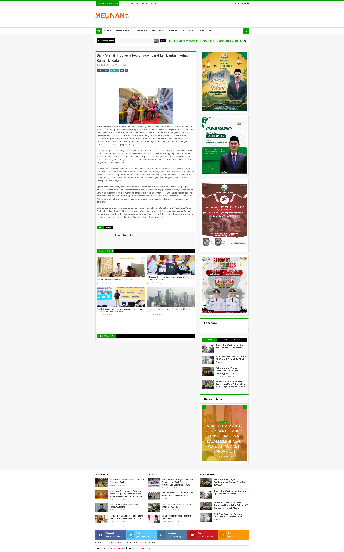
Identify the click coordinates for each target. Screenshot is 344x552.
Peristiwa (157, 31)
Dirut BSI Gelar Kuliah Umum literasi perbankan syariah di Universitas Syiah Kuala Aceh (120, 310)
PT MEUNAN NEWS (143, 548)
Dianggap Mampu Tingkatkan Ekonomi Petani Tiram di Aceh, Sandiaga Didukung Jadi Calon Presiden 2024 (178, 482)
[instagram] (242, 3)
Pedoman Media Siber (147, 3)
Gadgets (101, 542)
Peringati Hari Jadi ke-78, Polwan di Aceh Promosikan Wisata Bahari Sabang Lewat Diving (181, 41)
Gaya (211, 31)
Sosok (200, 31)
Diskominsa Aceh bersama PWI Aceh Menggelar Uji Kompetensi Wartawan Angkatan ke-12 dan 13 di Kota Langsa (126, 493)
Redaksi (131, 3)
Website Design (113, 548)
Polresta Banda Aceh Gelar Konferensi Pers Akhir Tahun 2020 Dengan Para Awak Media (231, 384)
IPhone (135, 542)
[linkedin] (248, 3)
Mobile (112, 542)
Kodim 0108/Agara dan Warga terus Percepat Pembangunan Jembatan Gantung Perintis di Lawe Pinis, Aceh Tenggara (224, 436)
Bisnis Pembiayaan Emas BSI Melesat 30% (115, 280)
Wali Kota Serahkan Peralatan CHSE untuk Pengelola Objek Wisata (231, 359)
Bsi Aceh (109, 227)
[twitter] (238, 3)
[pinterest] (245, 3)
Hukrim (173, 31)
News (139, 41)
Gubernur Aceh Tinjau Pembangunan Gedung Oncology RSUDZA (227, 371)
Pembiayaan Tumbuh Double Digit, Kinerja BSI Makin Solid (169, 310)
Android (123, 542)
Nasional (140, 31)
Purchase (158, 542)
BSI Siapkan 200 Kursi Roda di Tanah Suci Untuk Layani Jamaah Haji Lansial (170, 278)
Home (123, 3)
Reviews (146, 542)
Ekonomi (186, 31)
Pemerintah (122, 31)
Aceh (106, 31)
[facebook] (235, 3)
